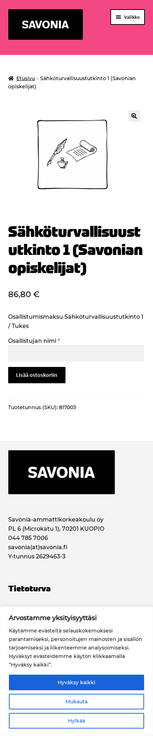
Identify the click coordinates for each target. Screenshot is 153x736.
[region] (76, 671)
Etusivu (25, 78)
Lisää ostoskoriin (36, 374)
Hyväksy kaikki (76, 682)
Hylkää (76, 721)
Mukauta (76, 701)
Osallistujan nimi (34, 341)
